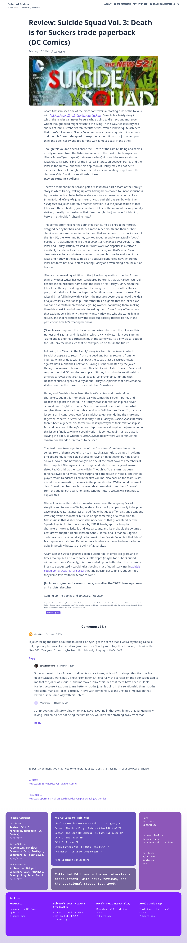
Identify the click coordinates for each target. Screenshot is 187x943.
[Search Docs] (178, 4)
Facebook (148, 853)
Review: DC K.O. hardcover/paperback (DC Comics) (26, 831)
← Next (33, 779)
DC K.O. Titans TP (66, 842)
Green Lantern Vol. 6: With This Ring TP (82, 847)
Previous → (35, 794)
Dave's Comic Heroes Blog (113, 903)
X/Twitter (149, 856)
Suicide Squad (53, 613)
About (107, 3)
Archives (148, 821)
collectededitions (47, 665)
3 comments (58, 51)
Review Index (140, 3)
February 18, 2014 (61, 702)
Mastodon (148, 860)
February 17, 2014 (54, 634)
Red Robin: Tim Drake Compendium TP (78, 851)
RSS (145, 863)
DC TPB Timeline (122, 3)
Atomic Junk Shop (151, 903)
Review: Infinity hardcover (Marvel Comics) (53, 783)
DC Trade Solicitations (162, 3)
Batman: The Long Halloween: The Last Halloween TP (89, 833)
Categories (150, 824)
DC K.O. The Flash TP (68, 837)
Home (145, 818)
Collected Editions (18, 4)
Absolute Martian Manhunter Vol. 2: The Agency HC (88, 823)
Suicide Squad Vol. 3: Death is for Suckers (75, 115)
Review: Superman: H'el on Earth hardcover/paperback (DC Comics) (68, 798)
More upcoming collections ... (75, 859)
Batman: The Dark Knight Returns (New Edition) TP (88, 828)
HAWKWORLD (16, 903)
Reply (32, 658)
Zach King (38, 634)
